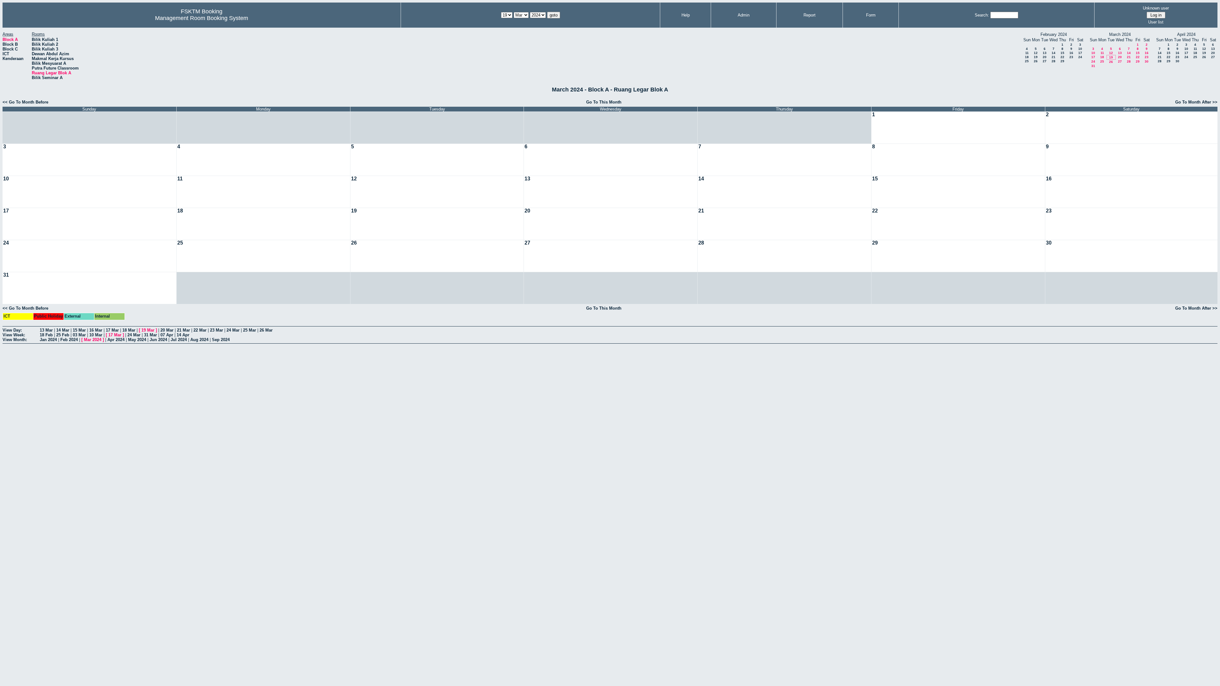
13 (1045, 53)
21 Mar (183, 330)
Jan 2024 (48, 339)
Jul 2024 (179, 339)
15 (1062, 53)
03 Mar (79, 335)
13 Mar (46, 330)
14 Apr (183, 335)
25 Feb (62, 335)
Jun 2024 (158, 339)
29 (1062, 61)
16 (1071, 53)
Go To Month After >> (1196, 102)
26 (1036, 61)
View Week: (14, 335)
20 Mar (166, 330)
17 (1080, 53)
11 (1027, 53)
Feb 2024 (69, 339)
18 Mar (128, 330)
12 (1036, 53)
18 (1027, 57)
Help (685, 15)
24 (1080, 57)
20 (1045, 57)
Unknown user (1156, 8)
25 (1027, 61)
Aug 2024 (199, 339)
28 (1053, 61)
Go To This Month (603, 102)
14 (1053, 53)
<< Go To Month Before (25, 102)
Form (871, 15)
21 (1053, 57)
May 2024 (137, 339)
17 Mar (112, 330)
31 (1093, 66)
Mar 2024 (92, 339)
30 (1147, 61)
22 (1062, 57)
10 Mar (95, 335)
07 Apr (166, 335)
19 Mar (147, 330)
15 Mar (79, 330)
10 (1080, 48)
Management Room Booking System (201, 18)
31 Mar (150, 335)
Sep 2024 (221, 339)
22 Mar (200, 330)
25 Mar (249, 330)
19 (1036, 57)
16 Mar (95, 330)
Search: (982, 15)
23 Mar (216, 330)
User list (1155, 22)
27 (1045, 61)
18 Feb (46, 335)
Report (809, 15)
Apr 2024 (116, 339)
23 (1071, 57)
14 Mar (62, 330)
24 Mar (233, 330)
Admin (743, 15)
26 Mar (266, 330)
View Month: (15, 339)
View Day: (12, 330)
